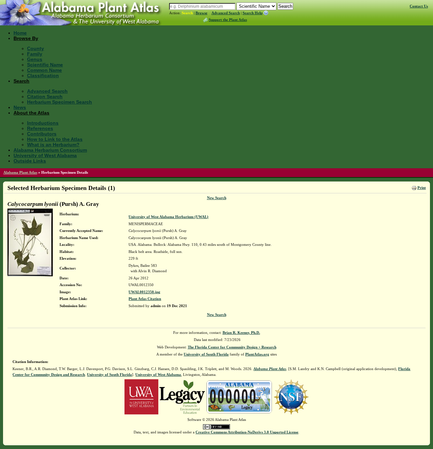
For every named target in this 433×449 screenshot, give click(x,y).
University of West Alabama (45, 155)
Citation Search (45, 96)
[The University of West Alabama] (141, 396)
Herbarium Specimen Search (59, 102)
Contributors (41, 133)
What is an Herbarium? (53, 144)
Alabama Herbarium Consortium (50, 150)
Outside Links (30, 161)
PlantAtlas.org (257, 354)
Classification (43, 75)
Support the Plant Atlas (228, 20)
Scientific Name (45, 64)
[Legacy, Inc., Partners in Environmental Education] (182, 396)
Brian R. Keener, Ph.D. (241, 332)
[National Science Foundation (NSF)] (291, 396)
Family (34, 54)
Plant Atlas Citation (145, 299)
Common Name (44, 70)
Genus (34, 59)
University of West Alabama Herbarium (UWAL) (168, 217)
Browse (201, 13)
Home (20, 33)
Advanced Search (225, 13)
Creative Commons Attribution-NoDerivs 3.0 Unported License (247, 432)
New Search (216, 198)
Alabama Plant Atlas (20, 172)
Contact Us (419, 6)
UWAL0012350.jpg (144, 292)
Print (421, 188)
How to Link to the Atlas (55, 139)
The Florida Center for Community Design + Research (232, 347)
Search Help (253, 13)
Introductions (43, 123)
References (40, 128)
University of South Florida (206, 354)
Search (187, 13)
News (20, 107)
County (35, 48)
